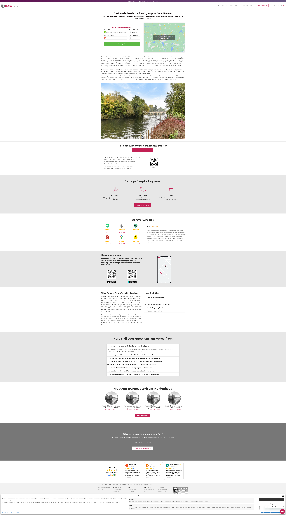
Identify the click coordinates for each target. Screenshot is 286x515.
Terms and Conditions (148, 489)
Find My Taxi (121, 44)
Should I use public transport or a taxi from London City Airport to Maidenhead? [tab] (136, 361)
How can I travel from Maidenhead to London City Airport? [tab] (129, 346)
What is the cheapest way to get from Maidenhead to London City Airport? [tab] (134, 358)
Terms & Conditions (6, 512)
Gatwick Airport (117, 491)
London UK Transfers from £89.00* (117, 484)
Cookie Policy (146, 493)
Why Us (231, 5)
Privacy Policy (146, 491)
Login (272, 5)
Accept (271, 499)
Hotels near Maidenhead (154, 301)
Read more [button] (128, 477)
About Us (224, 5)
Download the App (162, 491)
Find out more (107, 232)
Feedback (236, 5)
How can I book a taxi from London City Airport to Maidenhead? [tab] (131, 368)
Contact (252, 5)
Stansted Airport (117, 493)
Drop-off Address (109, 36)
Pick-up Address (108, 30)
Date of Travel (133, 30)
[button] (283, 496)
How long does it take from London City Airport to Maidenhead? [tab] (131, 355)
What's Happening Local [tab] (155, 308)
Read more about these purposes (277, 512)
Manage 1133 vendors (265, 512)
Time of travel (133, 36)
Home (218, 5)
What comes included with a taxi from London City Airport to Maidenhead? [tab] (134, 374)
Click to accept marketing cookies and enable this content (164, 37)
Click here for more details (111, 409)
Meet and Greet (132, 489)
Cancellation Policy (132, 493)
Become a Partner (162, 493)
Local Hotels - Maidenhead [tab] (156, 297)
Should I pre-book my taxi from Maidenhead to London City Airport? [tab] (132, 371)
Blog (99, 491)
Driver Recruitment (162, 489)
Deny (271, 504)
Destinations (244, 5)
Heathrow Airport (117, 489)
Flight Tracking (131, 491)
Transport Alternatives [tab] (154, 311)
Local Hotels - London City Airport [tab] (158, 304)
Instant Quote (262, 5)
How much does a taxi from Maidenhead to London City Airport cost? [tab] (132, 364)
